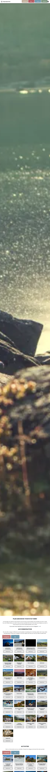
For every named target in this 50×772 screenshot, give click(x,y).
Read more (8, 651)
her (39, 626)
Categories (6, 637)
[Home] (5, 1)
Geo (15, 637)
